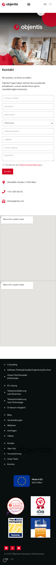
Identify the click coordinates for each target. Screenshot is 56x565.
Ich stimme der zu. (24, 165)
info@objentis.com (15, 201)
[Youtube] (19, 548)
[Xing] (12, 548)
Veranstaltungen (15, 420)
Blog (9, 415)
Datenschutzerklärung (29, 165)
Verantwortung (14, 453)
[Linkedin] (6, 548)
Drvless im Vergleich (16, 407)
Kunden (10, 443)
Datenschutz (38, 553)
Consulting (12, 364)
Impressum (26, 553)
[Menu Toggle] (28, 4)
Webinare (11, 425)
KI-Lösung (12, 385)
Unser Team (12, 459)
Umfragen (12, 430)
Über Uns (11, 448)
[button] (4, 560)
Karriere (11, 464)
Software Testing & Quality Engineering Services (29, 369)
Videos (10, 435)
